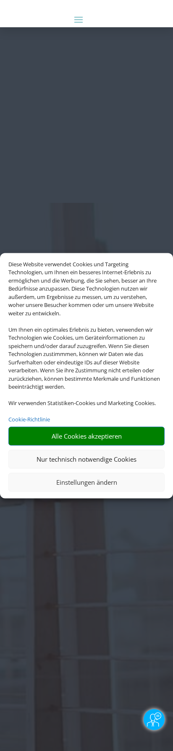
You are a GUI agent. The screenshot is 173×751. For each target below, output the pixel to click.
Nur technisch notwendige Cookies (86, 459)
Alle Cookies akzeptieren (87, 436)
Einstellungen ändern (86, 482)
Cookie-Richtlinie (29, 419)
